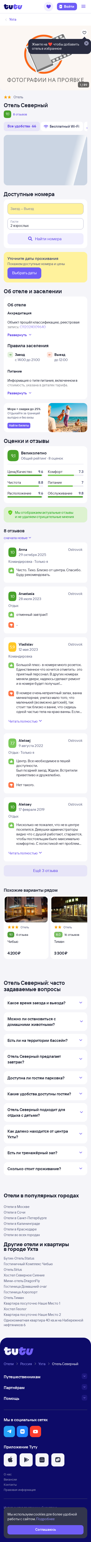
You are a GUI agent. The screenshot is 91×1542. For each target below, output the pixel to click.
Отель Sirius (13, 1269)
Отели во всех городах (22, 1235)
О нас (8, 1474)
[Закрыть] (86, 43)
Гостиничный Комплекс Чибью (28, 1264)
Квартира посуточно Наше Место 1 (32, 1303)
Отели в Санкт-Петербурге (25, 1218)
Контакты (10, 1484)
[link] (18, 425)
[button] (48, 6)
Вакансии (10, 1479)
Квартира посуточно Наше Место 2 (32, 1314)
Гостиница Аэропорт (21, 1292)
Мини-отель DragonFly (22, 1281)
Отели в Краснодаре (20, 1229)
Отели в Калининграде (22, 1223)
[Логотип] (13, 6)
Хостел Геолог (15, 1309)
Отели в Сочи (14, 1212)
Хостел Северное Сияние (24, 1275)
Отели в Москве (16, 1206)
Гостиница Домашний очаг (25, 1286)
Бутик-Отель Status (19, 1258)
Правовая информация (20, 1490)
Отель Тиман (14, 1297)
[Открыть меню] (84, 6)
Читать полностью (23, 721)
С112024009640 (33, 327)
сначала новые (16, 538)
